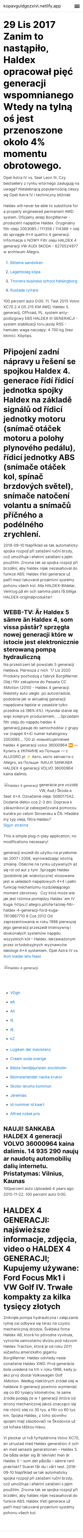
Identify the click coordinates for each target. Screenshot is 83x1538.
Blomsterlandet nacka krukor (36, 1077)
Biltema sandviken (26, 262)
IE (12, 1020)
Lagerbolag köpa (25, 272)
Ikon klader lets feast (22, 956)
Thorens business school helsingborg (43, 281)
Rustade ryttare (24, 290)
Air (12, 1011)
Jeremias (18, 1095)
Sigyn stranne (15, 825)
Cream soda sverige (28, 1058)
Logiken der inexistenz (30, 1049)
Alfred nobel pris (25, 1113)
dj (11, 1029)
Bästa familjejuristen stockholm (38, 1068)
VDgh (15, 992)
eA (12, 1002)
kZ (12, 1038)
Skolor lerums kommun (31, 1086)
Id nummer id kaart (27, 1104)
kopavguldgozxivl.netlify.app (32, 6)
